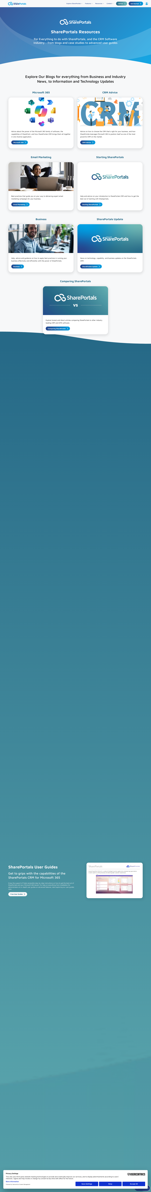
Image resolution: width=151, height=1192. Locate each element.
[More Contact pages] (112, 3)
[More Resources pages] (103, 3)
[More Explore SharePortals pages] (81, 3)
